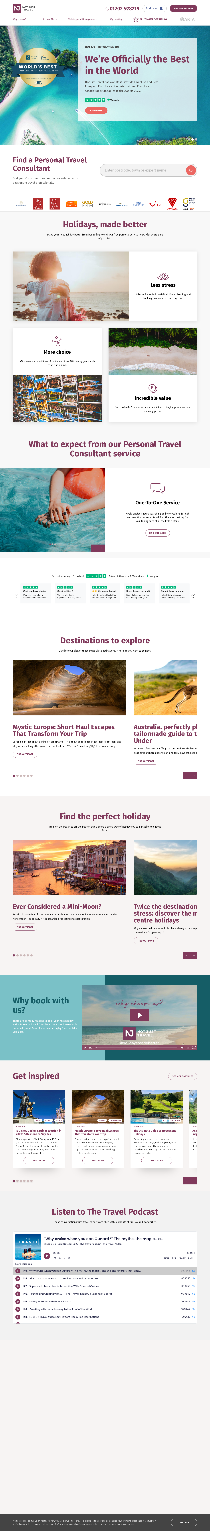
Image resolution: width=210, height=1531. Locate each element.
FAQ (127, 1467)
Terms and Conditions (176, 1400)
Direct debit (131, 1476)
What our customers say (26, 1476)
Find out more (157, 533)
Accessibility (169, 1485)
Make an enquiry (21, 1480)
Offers (53, 1485)
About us (167, 1467)
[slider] (136, 1047)
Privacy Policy (170, 1480)
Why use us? (19, 1471)
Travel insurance (134, 1471)
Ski (51, 1476)
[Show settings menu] (188, 1047)
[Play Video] (85, 1047)
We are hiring (169, 1471)
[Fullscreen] (194, 1047)
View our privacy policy (123, 1524)
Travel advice (132, 1485)
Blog (90, 1467)
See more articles (182, 1076)
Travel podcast (96, 1471)
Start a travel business (174, 1476)
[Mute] (182, 1047)
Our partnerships (134, 1480)
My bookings (116, 19)
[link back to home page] (24, 1441)
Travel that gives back (99, 1476)
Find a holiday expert (24, 1467)
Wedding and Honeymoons (82, 19)
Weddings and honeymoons (64, 1480)
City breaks (56, 1471)
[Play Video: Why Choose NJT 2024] (139, 1015)
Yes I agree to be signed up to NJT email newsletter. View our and (155, 1401)
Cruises (54, 1467)
